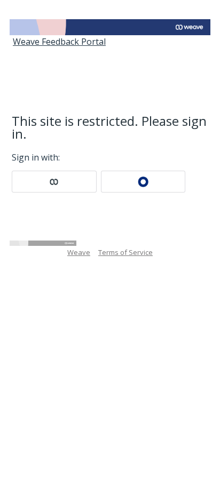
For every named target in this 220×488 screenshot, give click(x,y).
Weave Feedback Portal (59, 41)
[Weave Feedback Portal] (110, 27)
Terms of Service (125, 252)
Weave (78, 252)
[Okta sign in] (143, 182)
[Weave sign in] (54, 182)
